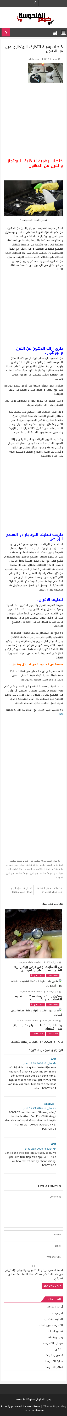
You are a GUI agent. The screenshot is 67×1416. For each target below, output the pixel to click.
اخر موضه (57, 1313)
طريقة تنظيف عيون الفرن (41, 873)
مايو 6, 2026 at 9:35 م (39, 1148)
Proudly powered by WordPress (20, 1406)
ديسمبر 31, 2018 (50, 1021)
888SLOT (50, 1103)
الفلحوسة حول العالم (51, 1325)
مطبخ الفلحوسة (54, 1361)
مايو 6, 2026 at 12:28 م (38, 1063)
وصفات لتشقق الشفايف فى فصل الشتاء (49, 890)
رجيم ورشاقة (55, 1337)
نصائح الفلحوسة (50, 861)
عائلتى (59, 1349)
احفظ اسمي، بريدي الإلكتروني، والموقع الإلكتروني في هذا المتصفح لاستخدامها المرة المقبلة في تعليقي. (34, 1274)
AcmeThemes (36, 1410)
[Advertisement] (33, 120)
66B (53, 1059)
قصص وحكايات (54, 1355)
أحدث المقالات (52, 975)
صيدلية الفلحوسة (53, 1343)
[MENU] (63, 32)
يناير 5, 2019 (52, 962)
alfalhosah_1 (35, 59)
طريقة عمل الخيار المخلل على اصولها (21, 890)
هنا (60, 714)
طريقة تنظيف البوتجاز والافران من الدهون (44, 869)
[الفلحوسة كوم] (54, 32)
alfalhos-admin (35, 962)
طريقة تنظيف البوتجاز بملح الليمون (22, 865)
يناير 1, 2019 (52, 992)
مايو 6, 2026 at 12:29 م (38, 1108)
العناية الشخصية (53, 1319)
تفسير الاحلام (55, 1331)
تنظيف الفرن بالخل (32, 861)
